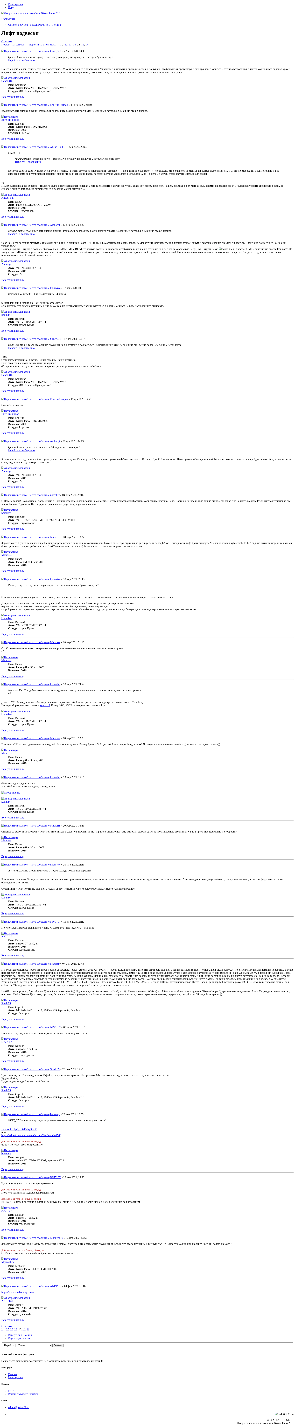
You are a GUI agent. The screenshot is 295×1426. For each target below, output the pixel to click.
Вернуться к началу (12, 96)
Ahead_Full (56, 146)
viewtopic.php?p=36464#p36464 (19, 1129)
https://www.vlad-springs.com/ (17, 1292)
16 (82, 44)
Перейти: (9, 1345)
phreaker (55, 495)
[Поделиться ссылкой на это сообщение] (25, 51)
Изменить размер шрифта (23, 1393)
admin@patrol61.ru (18, 1407)
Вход (11, 7)
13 (70, 44)
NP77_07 (55, 921)
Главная (12, 1374)
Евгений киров (59, 104)
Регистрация (15, 4)
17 (86, 44)
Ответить (6, 41)
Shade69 (55, 963)
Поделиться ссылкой (13, 44)
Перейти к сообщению (21, 60)
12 (66, 44)
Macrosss (55, 537)
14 (74, 44)
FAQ (11, 1390)
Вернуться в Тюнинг (20, 1335)
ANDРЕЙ (55, 1286)
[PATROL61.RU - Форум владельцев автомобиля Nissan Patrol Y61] (27, 18)
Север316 (55, 51)
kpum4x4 (55, 287)
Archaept (55, 224)
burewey (55, 1114)
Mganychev (56, 1237)
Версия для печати (19, 1338)
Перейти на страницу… (43, 44)
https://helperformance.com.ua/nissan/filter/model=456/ (30, 1135)
